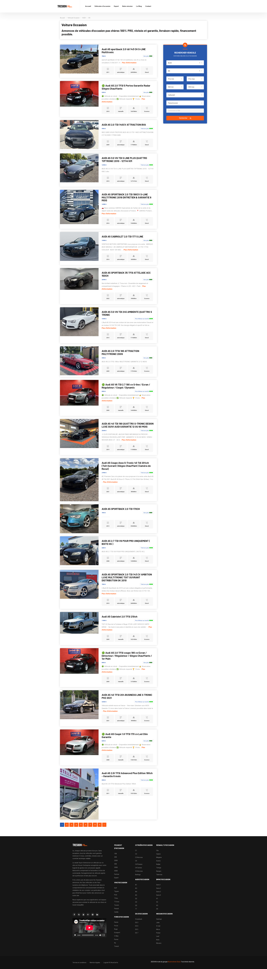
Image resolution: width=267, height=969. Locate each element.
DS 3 (136, 922)
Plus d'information (129, 63)
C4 (136, 861)
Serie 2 (158, 888)
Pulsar (158, 933)
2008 (116, 860)
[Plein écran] (104, 935)
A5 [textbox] (184, 71)
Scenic (158, 861)
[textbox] (174, 79)
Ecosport (117, 932)
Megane (159, 857)
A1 (136, 885)
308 (115, 864)
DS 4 (136, 926)
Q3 (136, 902)
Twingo (158, 868)
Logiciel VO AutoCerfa (110, 962)
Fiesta (116, 922)
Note (157, 940)
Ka (115, 943)
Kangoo (158, 871)
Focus (116, 925)
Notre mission (127, 6)
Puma (116, 939)
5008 (116, 871)
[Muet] (100, 935)
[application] (89, 927)
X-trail (158, 926)
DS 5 (136, 929)
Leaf (157, 936)
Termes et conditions (79, 962)
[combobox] (185, 62)
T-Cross (116, 901)
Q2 (136, 898)
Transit (116, 946)
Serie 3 (158, 891)
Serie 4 (158, 895)
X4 (157, 909)
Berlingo (138, 874)
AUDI (84, 18)
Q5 (136, 905)
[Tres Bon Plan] (65, 6)
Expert (116, 878)
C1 (136, 850)
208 (115, 857)
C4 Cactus (138, 868)
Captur (158, 854)
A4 (136, 891)
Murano (158, 943)
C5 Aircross (139, 871)
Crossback (138, 919)
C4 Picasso (138, 864)
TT (136, 909)
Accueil (88, 6)
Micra (158, 929)
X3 (157, 905)
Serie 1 (158, 885)
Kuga (116, 929)
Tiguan (116, 891)
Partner (116, 874)
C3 (136, 854)
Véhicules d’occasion (102, 6)
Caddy (116, 912)
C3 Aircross (139, 857)
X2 (157, 902)
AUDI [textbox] (184, 63)
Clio (157, 850)
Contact (148, 6)
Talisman (159, 874)
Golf (115, 888)
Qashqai (159, 919)
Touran (116, 905)
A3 (136, 888)
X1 (157, 898)
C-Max (116, 936)
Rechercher (183, 118)
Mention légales (95, 962)
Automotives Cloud (174, 962)
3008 (116, 867)
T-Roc (116, 898)
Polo (115, 895)
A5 (89, 18)
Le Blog (139, 6)
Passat (116, 908)
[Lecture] (75, 935)
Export (116, 6)
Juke (157, 922)
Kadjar (158, 864)
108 (115, 853)
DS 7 (136, 933)
